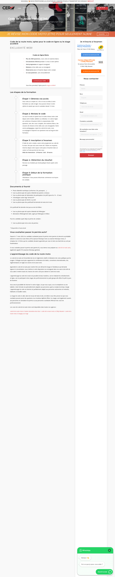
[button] (102, 34)
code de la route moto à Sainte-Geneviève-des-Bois (25, 311)
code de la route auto (64, 247)
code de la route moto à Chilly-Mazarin (52, 311)
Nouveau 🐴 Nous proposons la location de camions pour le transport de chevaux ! (57, 2)
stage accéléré (51, 85)
